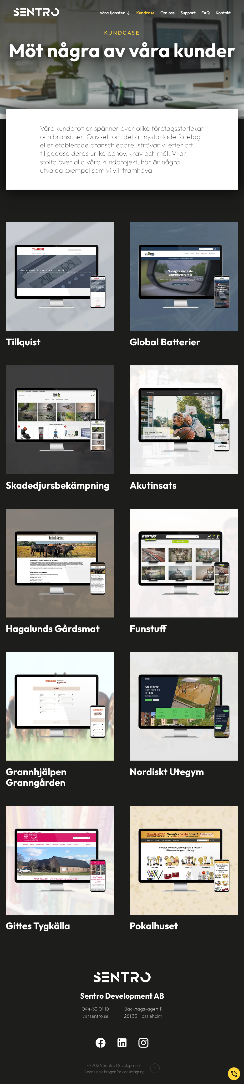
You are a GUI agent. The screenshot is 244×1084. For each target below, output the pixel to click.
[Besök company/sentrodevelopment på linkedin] (122, 1043)
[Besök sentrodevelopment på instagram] (143, 1043)
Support (188, 13)
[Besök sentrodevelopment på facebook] (101, 1043)
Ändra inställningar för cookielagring (114, 1071)
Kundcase (145, 13)
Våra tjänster (112, 13)
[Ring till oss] (234, 1073)
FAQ (205, 13)
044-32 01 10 (95, 1009)
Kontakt (223, 13)
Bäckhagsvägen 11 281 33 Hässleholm (143, 1012)
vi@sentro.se (95, 1016)
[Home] (36, 13)
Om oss (167, 13)
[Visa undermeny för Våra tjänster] (129, 13)
